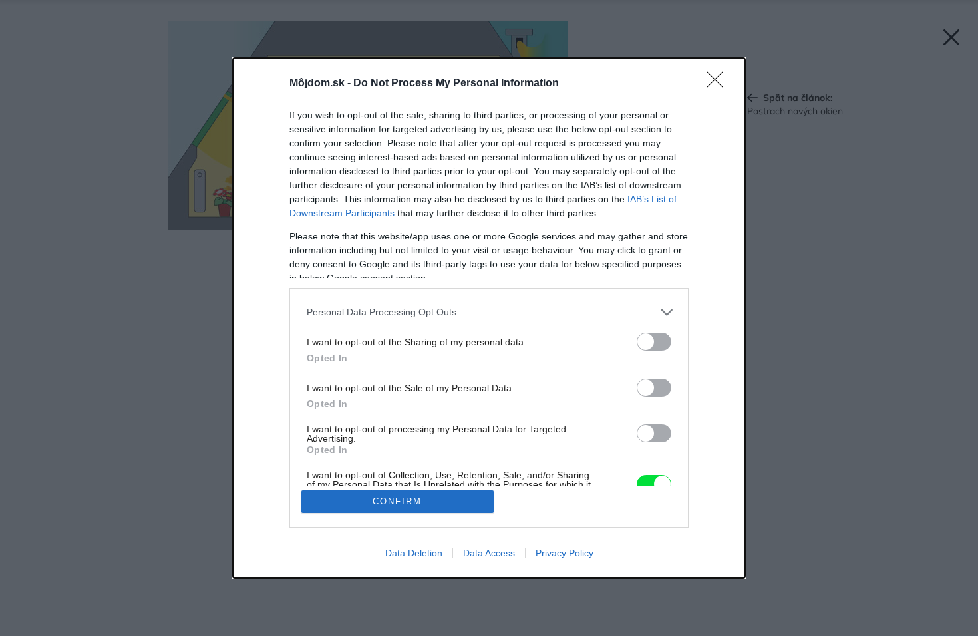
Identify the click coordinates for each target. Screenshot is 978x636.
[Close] (719, 83)
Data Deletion (413, 553)
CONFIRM (397, 501)
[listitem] (489, 312)
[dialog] (489, 318)
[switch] (654, 342)
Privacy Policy (564, 553)
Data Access (489, 553)
